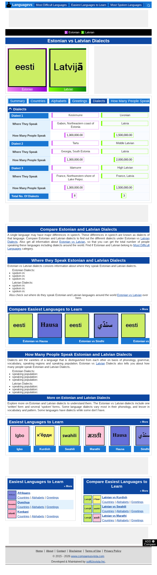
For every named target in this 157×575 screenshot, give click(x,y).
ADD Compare (150, 542)
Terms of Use (93, 551)
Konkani (23, 511)
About (49, 551)
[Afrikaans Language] (11, 495)
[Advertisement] (78, 18)
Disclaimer (75, 551)
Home (39, 551)
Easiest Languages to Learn (88, 5)
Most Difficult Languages (51, 5)
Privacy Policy (112, 551)
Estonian (27, 89)
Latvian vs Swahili (114, 506)
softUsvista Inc (95, 561)
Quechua (23, 502)
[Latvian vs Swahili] (92, 508)
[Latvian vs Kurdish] (92, 499)
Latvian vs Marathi (114, 515)
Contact (61, 551)
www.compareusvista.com (87, 556)
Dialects (99, 101)
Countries (38, 101)
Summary (17, 101)
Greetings (79, 101)
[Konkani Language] (11, 514)
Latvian (68, 89)
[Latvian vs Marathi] (92, 518)
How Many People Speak (130, 101)
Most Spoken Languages (126, 5)
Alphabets (58, 101)
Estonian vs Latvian (72, 241)
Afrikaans (23, 493)
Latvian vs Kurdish (114, 497)
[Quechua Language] (11, 504)
